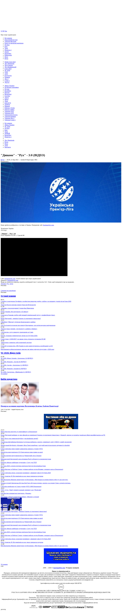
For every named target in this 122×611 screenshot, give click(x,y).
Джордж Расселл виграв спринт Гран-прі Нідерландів (18, 305)
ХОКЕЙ (7, 133)
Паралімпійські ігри (11, 40)
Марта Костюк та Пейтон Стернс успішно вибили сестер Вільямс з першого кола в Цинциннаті (32, 469)
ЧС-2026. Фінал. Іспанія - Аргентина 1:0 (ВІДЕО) (17, 358)
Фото (6, 57)
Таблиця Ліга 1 (9, 118)
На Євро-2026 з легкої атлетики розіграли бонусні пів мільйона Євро (23, 466)
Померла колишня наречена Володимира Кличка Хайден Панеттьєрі (29, 406)
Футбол (7, 45)
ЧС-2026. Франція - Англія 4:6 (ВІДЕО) (13, 362)
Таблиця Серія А (10, 120)
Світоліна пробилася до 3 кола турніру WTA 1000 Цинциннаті (21, 486)
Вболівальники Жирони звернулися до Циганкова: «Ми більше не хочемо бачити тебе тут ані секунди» (34, 479)
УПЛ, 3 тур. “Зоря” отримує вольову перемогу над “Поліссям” (21, 490)
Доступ (7, 82)
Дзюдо (7, 97)
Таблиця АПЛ (9, 113)
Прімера (7, 77)
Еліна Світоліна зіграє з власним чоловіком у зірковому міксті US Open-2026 (26, 473)
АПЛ (6, 74)
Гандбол (7, 96)
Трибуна (7, 104)
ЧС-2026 (7, 70)
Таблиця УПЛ (9, 111)
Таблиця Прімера (10, 116)
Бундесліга (8, 75)
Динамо (3, 284)
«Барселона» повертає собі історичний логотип (16, 342)
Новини (7, 106)
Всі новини (8, 38)
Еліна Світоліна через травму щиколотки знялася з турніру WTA (22, 449)
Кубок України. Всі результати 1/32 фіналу (14, 311)
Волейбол (8, 91)
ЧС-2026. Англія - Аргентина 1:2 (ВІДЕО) (14, 365)
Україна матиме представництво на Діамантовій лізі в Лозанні (21, 455)
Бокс (6, 46)
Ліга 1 (6, 79)
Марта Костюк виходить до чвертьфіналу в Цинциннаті (19, 431)
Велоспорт (8, 94)
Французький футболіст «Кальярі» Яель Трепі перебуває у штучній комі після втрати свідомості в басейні (35, 445)
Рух (8, 284)
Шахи (6, 99)
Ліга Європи (9, 65)
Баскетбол (8, 53)
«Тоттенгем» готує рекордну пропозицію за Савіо (17, 332)
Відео (6, 58)
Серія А (7, 81)
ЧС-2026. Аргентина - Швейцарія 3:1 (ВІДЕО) (16, 372)
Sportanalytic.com (9, 278)
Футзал (7, 89)
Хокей (7, 52)
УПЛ (6, 72)
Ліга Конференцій (10, 67)
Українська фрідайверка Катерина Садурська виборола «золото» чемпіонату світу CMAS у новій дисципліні (36, 442)
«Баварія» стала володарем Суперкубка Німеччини (17, 308)
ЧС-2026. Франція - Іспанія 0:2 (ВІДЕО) (14, 368)
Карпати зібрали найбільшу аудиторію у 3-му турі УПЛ (19, 462)
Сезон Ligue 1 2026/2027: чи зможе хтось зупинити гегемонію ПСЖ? (23, 339)
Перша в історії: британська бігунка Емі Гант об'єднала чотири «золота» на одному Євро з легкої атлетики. (36, 483)
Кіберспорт (8, 55)
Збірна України (9, 85)
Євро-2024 (8, 69)
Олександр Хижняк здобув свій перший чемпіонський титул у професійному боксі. (28, 315)
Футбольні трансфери (12, 87)
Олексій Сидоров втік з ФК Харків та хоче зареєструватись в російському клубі (27, 346)
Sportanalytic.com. (48, 225)
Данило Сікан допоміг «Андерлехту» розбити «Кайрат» (19, 329)
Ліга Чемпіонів (9, 63)
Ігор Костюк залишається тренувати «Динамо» (16, 493)
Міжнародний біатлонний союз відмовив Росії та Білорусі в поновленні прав (26, 459)
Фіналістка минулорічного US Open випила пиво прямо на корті (22, 452)
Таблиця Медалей (10, 41)
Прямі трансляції (10, 62)
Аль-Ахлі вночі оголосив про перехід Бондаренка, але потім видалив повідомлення (28, 325)
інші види (8, 103)
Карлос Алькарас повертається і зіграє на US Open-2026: (19, 335)
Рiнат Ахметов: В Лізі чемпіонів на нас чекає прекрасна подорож (22, 476)
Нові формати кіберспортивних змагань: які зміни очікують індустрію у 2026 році (27, 349)
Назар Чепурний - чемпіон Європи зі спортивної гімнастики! (21, 318)
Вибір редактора (9, 379)
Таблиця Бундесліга (11, 115)
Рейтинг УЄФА (10, 108)
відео (11, 284)
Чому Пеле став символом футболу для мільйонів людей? (19, 438)
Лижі (6, 101)
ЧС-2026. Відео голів (11, 353)
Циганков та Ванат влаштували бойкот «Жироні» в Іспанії (20, 497)
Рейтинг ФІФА (9, 109)
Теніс (6, 48)
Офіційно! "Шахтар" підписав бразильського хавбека (18, 322)
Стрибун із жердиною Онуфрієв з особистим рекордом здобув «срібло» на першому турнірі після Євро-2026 (36, 301)
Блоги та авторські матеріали (14, 43)
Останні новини (8, 296)
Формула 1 (8, 50)
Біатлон (7, 92)
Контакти (8, 147)
